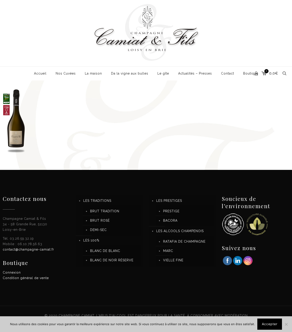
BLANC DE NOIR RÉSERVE (111, 260)
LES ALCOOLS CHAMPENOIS (180, 231)
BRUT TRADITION (104, 211)
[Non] (286, 324)
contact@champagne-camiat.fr (28, 249)
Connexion (12, 272)
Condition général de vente (26, 278)
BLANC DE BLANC (105, 251)
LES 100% (91, 240)
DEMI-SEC (98, 230)
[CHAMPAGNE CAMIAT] (146, 33)
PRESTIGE (171, 211)
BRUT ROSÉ (100, 220)
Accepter (269, 324)
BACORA (170, 220)
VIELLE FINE (173, 260)
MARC (168, 251)
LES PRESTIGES (169, 200)
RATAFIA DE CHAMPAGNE (184, 241)
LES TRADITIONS (97, 200)
